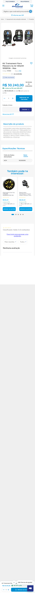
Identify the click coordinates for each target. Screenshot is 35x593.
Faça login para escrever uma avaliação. (17, 235)
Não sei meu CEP (7, 114)
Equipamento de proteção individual (16, 19)
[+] (12, 98)
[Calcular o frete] (25, 109)
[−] (4, 98)
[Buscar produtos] (30, 11)
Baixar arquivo (26, 155)
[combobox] (17, 11)
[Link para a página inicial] (2, 19)
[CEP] (17, 108)
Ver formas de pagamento (28, 84)
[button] (12, 214)
